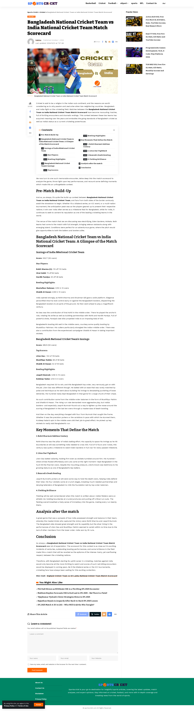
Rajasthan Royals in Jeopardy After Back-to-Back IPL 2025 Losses (68, 601)
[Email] (109, 42)
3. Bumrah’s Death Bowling (99, 155)
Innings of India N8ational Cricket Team (58, 149)
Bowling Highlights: (57, 159)
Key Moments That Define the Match (96, 140)
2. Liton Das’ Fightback (97, 151)
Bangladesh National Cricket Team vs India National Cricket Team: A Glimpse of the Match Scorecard (56, 141)
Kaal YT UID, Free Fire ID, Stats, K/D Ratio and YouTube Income (155, 37)
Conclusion (86, 168)
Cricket (31, 16)
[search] (160, 3)
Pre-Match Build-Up (49, 135)
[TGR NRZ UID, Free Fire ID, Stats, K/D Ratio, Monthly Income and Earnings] (134, 69)
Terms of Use (23, 706)
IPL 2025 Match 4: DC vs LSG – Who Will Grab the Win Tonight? (66, 605)
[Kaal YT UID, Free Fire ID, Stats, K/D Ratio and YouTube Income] (134, 37)
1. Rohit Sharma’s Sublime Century (96, 145)
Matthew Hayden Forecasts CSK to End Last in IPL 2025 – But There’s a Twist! (72, 593)
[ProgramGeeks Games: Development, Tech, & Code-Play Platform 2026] (134, 52)
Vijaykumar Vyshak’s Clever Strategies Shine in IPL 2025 (64, 597)
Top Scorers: (53, 170)
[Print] (113, 42)
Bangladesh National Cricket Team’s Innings (55, 164)
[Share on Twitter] (106, 42)
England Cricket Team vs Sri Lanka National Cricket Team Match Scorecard (82, 576)
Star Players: (52, 155)
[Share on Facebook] (102, 42)
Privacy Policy (9, 706)
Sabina (38, 40)
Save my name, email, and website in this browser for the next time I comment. (58, 664)
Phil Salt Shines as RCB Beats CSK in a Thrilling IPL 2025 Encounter (68, 589)
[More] (116, 42)
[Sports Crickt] (42, 3)
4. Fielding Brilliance (97, 159)
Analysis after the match (91, 163)
